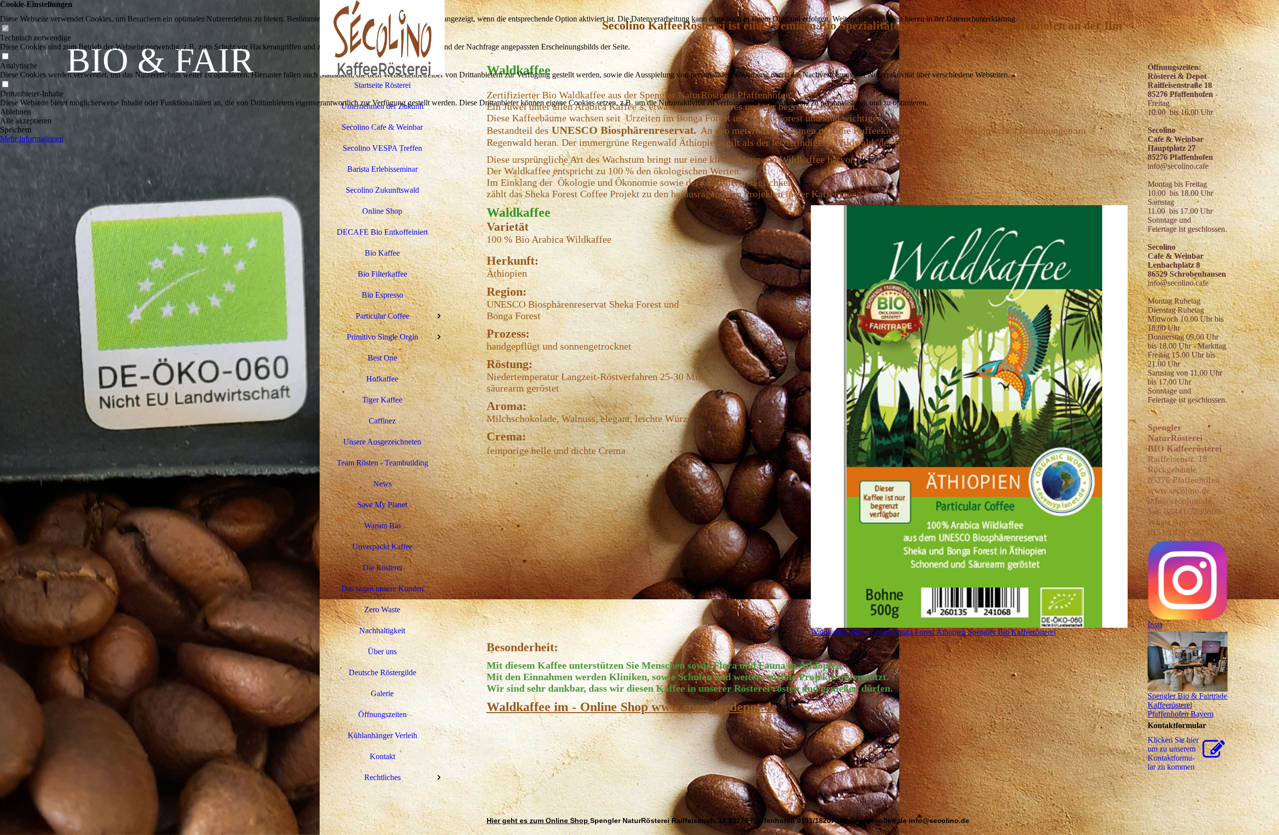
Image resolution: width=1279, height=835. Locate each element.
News (382, 483)
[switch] (5, 28)
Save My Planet (382, 504)
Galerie (382, 693)
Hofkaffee (382, 379)
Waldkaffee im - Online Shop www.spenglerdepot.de (632, 707)
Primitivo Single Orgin (382, 337)
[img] (160, 417)
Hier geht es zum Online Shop (538, 821)
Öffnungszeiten (382, 714)
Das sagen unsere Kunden (382, 588)
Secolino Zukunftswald (382, 190)
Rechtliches (382, 777)
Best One (382, 358)
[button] (508, 111)
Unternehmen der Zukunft (382, 106)
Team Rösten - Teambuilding (382, 462)
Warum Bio (382, 525)
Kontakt (382, 756)
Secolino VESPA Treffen (382, 148)
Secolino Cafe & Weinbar (382, 127)
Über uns (382, 651)
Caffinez (382, 421)
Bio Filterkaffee (382, 274)
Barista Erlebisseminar (382, 169)
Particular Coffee (382, 316)
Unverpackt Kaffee (382, 546)
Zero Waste (382, 609)
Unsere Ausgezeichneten (382, 441)
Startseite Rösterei (382, 85)
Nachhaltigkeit (382, 630)
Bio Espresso (382, 295)
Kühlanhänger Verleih (382, 735)
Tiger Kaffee (382, 400)
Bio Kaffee (382, 253)
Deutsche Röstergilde (382, 672)
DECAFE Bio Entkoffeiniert (382, 232)
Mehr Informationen (31, 138)
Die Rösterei (382, 567)
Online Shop (382, 211)
